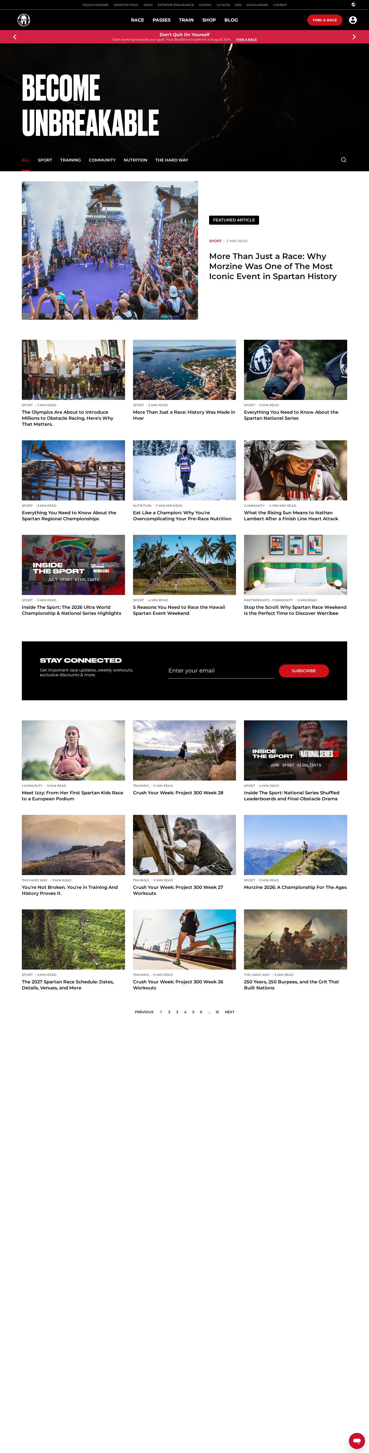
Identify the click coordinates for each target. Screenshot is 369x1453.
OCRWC (205, 5)
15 (217, 1012)
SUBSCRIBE (304, 670)
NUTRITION (135, 160)
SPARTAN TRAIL (126, 5)
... (209, 1012)
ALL (26, 160)
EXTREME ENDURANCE (176, 5)
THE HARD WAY (171, 160)
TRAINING (70, 160)
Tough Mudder (95, 5)
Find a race (325, 20)
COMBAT (280, 5)
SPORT (45, 160)
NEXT (229, 1012)
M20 (238, 5)
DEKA (148, 5)
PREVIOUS (144, 1012)
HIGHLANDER (257, 5)
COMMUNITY (102, 160)
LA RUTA (223, 5)
